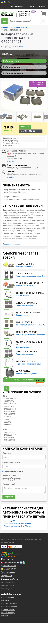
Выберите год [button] (10, 61)
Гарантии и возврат (9, 607)
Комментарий (9, 484)
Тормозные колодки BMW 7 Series (17, 526)
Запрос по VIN (6, 576)
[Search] (43, 21)
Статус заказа (7, 597)
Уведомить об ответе (14, 472)
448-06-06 (23, 12)
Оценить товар (9, 475)
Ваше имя (6, 453)
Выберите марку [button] (11, 67)
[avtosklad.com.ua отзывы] (10, 554)
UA (4, 2)
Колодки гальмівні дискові (27, 374)
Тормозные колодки (24, 305)
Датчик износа (22, 296)
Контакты (33, 6)
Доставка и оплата (18, 6)
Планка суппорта (23, 315)
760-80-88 (23, 14)
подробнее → (11, 161)
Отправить (8, 497)
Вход (42, 6)
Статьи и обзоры (8, 613)
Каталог (4, 616)
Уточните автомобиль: (7, 54)
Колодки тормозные (24, 266)
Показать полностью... (12, 244)
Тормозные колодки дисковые (28, 364)
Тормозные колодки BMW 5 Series (17, 524)
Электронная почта (11, 462)
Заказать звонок (8, 572)
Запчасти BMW (9, 521)
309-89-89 (23, 16)
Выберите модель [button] (12, 73)
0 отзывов (19, 46)
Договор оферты (8, 610)
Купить (26, 127)
